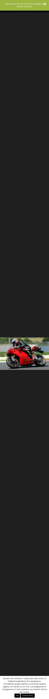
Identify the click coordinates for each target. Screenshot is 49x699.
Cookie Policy (27, 695)
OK (17, 695)
